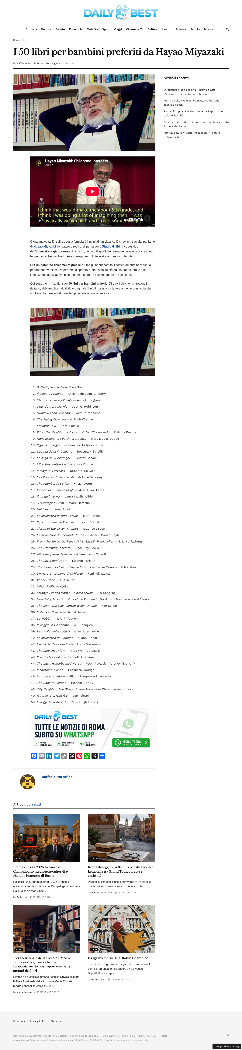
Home (16, 40)
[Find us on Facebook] (228, 1036)
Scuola (195, 29)
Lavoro (166, 29)
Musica (209, 29)
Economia (76, 29)
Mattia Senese (24, 992)
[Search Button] (227, 29)
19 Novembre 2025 (47, 992)
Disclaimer (56, 1021)
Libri (25, 40)
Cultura (152, 29)
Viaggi (118, 29)
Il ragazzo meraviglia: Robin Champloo (118, 958)
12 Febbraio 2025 (120, 979)
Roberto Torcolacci (101, 892)
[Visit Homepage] (121, 12)
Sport (106, 29)
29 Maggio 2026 (126, 892)
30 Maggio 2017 (55, 63)
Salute (60, 29)
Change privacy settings (227, 1046)
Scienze (180, 29)
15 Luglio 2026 (41, 897)
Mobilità (92, 29)
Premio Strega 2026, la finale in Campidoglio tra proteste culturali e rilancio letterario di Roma (40, 871)
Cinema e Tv (134, 29)
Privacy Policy (38, 1021)
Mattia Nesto (98, 979)
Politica (46, 29)
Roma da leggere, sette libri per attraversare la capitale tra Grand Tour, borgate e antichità (120, 871)
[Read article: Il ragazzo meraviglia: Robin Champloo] (121, 929)
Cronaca (31, 29)
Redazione (22, 897)
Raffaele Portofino (28, 63)
